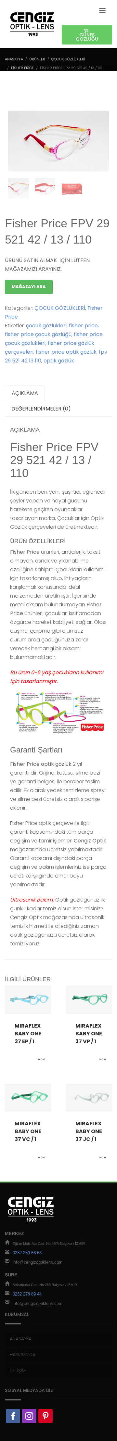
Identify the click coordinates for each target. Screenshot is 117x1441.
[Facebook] (13, 1416)
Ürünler (37, 59)
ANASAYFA (14, 59)
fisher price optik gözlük (66, 352)
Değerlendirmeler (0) (41, 408)
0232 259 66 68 (27, 1252)
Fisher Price (22, 67)
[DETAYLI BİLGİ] (41, 1060)
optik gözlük (59, 360)
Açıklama (25, 393)
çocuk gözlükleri (46, 325)
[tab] (25, 393)
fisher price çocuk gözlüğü (38, 334)
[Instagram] (29, 1416)
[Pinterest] (45, 1416)
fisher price (83, 325)
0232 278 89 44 (27, 1294)
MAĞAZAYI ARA (29, 287)
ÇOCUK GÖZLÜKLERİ (68, 59)
